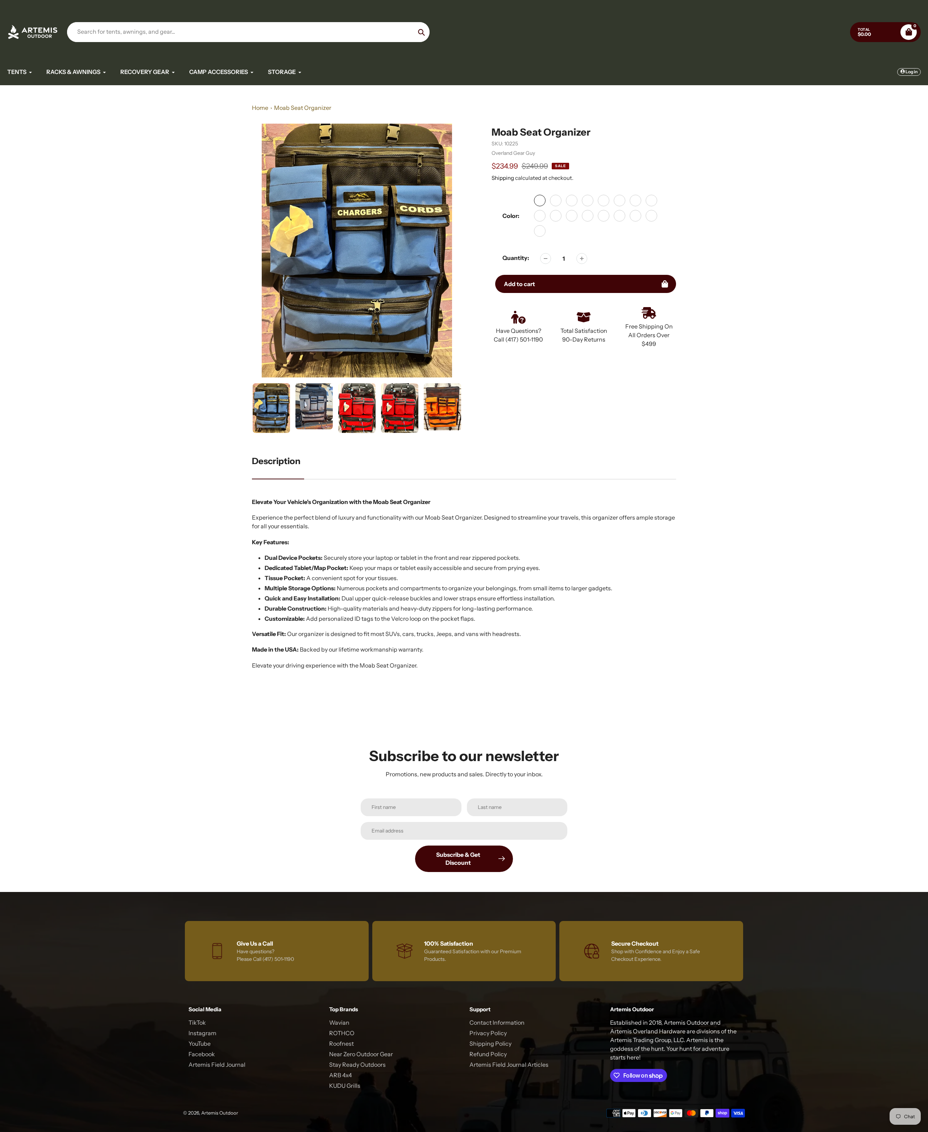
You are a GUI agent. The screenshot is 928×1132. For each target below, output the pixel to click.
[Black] (540, 200)
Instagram (202, 1033)
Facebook (201, 1054)
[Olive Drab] (587, 200)
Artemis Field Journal (216, 1064)
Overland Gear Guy (513, 153)
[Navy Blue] (556, 216)
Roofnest (341, 1043)
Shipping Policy (490, 1043)
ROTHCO (342, 1033)
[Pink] (635, 200)
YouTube (199, 1043)
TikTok (197, 1022)
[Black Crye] (651, 216)
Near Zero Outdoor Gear (361, 1054)
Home (260, 107)
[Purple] (651, 200)
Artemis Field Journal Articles (508, 1064)
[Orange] (619, 200)
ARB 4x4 (340, 1075)
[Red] (603, 200)
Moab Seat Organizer (302, 107)
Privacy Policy (488, 1033)
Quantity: (515, 257)
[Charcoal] (556, 200)
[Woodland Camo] (540, 231)
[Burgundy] (571, 216)
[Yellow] (603, 216)
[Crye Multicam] (635, 216)
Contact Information (497, 1022)
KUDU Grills (344, 1085)
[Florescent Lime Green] (619, 216)
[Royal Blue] (540, 216)
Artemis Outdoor (219, 1113)
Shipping (503, 177)
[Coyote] (571, 200)
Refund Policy (488, 1054)
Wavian (339, 1022)
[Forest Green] (587, 216)
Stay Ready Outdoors (357, 1064)
